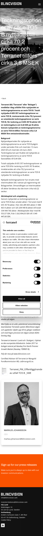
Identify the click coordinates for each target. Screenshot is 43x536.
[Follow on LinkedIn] (3, 525)
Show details (30, 292)
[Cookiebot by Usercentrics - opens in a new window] (30, 222)
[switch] (37, 268)
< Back (3, 98)
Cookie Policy (6, 520)
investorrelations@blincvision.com (14, 502)
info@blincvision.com (9, 498)
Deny (21, 312)
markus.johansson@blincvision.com (19, 439)
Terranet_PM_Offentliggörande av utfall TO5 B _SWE (26, 371)
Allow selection (21, 305)
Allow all (21, 299)
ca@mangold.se (26, 361)
